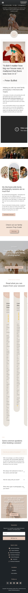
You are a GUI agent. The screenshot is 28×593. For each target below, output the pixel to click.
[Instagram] (7, 583)
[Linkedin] (20, 583)
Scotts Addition (14, 573)
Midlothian (14, 570)
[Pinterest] (10, 583)
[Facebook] (14, 583)
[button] (2, 2)
